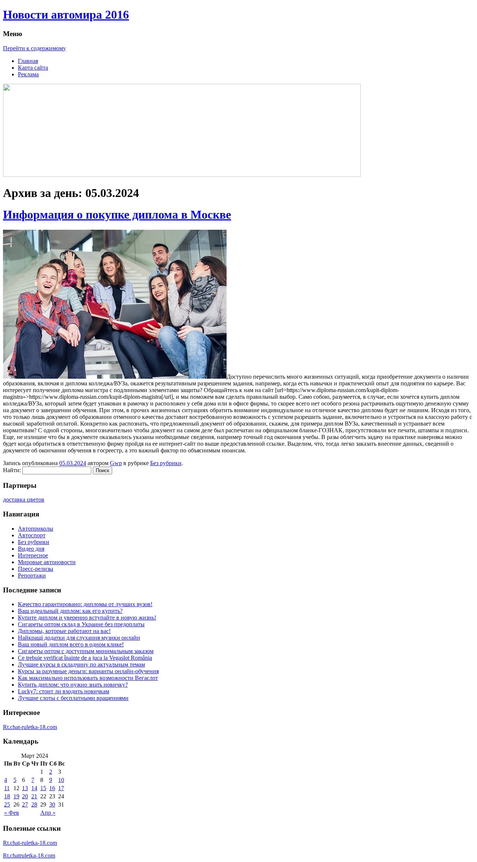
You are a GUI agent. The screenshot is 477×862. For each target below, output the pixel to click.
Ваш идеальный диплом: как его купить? (70, 611)
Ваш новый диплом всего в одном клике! (71, 644)
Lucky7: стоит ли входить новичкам (63, 691)
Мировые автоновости (47, 562)
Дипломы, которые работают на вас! (64, 631)
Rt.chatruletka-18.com (29, 855)
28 (34, 804)
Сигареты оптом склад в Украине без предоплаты (81, 624)
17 (61, 788)
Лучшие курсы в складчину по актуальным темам (81, 664)
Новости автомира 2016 (66, 14)
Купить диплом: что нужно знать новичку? (73, 684)
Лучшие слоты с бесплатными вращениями (73, 698)
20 (25, 796)
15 (43, 788)
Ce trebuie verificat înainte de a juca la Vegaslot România (85, 658)
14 (34, 788)
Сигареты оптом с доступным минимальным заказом (86, 651)
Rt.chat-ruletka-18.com (30, 727)
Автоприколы (35, 528)
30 (52, 804)
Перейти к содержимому (34, 48)
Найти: (12, 470)
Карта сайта (33, 67)
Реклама (28, 74)
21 (34, 796)
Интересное (33, 555)
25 (7, 804)
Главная (28, 61)
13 (25, 788)
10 (61, 780)
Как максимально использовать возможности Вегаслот (88, 678)
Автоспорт (31, 535)
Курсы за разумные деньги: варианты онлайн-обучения (88, 671)
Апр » (48, 812)
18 (7, 796)
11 (7, 788)
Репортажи (32, 575)
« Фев (11, 812)
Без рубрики (165, 463)
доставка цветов (23, 499)
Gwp (116, 463)
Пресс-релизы (35, 569)
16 (52, 788)
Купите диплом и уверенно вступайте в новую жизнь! (87, 617)
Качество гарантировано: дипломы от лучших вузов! (85, 604)
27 (25, 804)
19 (16, 796)
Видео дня (31, 548)
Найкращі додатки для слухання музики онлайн (79, 637)
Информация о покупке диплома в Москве (117, 214)
